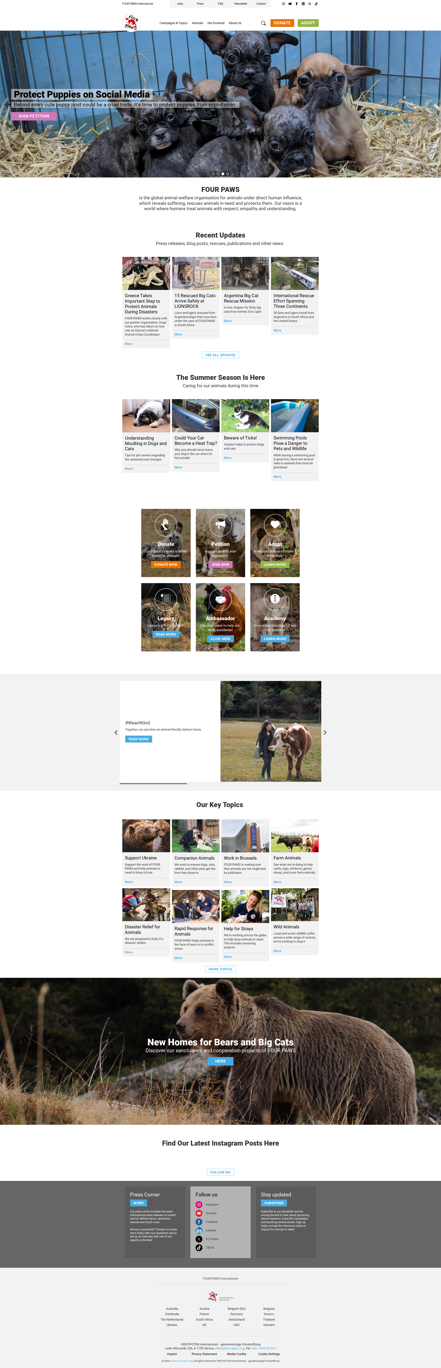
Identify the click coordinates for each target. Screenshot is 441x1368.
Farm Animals (287, 857)
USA (237, 1325)
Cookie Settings (269, 1354)
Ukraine (172, 1325)
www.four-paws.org (182, 1361)
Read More (139, 739)
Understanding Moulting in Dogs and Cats (146, 443)
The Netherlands (172, 1319)
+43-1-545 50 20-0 (263, 1348)
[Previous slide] (116, 732)
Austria (204, 1308)
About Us (235, 23)
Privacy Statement (204, 1354)
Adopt (308, 23)
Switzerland (237, 1319)
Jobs (180, 3)
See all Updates (220, 355)
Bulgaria (269, 1308)
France (204, 1314)
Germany (236, 1314)
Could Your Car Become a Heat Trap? (196, 440)
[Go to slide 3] (223, 173)
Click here (220, 639)
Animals (197, 23)
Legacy (166, 618)
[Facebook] (296, 4)
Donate (282, 23)
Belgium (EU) (236, 1308)
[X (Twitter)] (309, 4)
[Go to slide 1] (213, 173)
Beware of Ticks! (240, 437)
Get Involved (215, 23)
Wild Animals (286, 926)
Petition (220, 544)
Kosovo (269, 1314)
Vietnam (269, 1325)
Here (220, 1061)
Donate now (166, 564)
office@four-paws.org (229, 1348)
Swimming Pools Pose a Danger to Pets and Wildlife (290, 443)
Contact (261, 3)
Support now (34, 116)
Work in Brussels (240, 858)
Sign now (220, 564)
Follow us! (220, 1172)
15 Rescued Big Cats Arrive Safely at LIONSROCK (195, 301)
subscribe (274, 1203)
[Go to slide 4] (227, 173)
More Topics (220, 969)
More (129, 344)
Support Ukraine (141, 857)
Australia (172, 1308)
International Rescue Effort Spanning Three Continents (294, 301)
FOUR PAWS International (137, 3)
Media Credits (236, 1354)
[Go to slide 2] (218, 173)
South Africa (204, 1319)
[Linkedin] (303, 4)
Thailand (269, 1319)
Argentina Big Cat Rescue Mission (241, 298)
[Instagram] (283, 4)
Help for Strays (238, 928)
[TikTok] (316, 4)
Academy (275, 618)
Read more (166, 634)
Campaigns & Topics (173, 23)
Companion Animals (194, 858)
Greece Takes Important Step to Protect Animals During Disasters (142, 303)
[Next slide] (324, 732)
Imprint (172, 1354)
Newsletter (240, 3)
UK (204, 1325)
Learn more (275, 564)
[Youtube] (290, 4)
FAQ (220, 3)
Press (200, 3)
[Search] (263, 24)
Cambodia (172, 1314)
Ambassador (220, 618)
